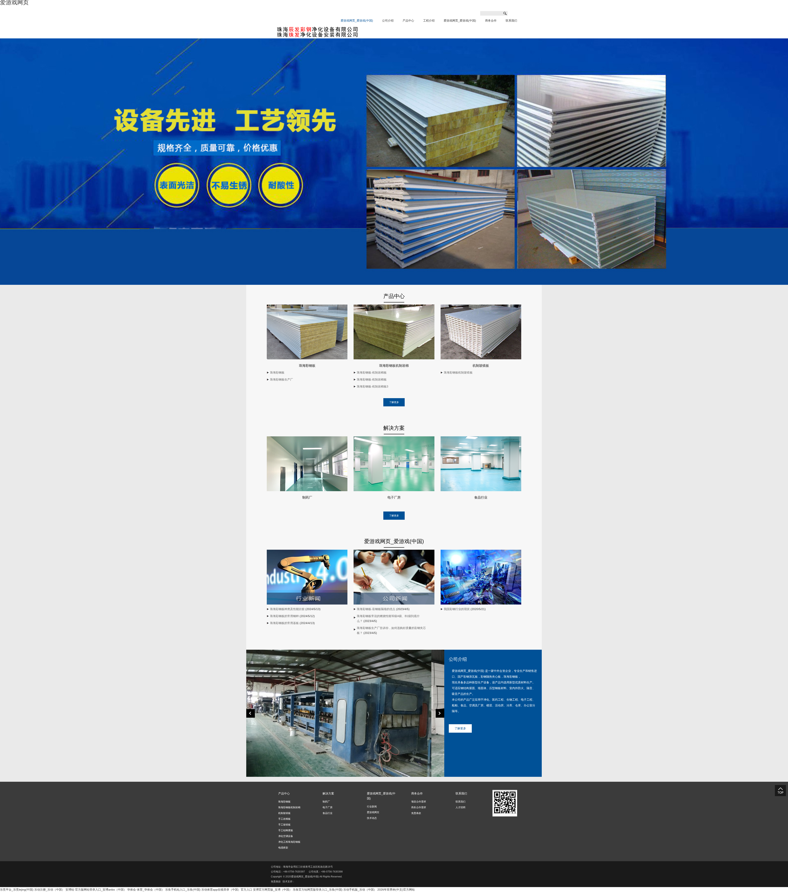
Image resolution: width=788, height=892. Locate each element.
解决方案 (328, 793)
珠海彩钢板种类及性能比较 (287, 609)
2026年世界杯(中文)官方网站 (396, 889)
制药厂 (307, 497)
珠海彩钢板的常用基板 (284, 623)
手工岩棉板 (284, 818)
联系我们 (511, 20)
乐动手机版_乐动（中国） (360, 889)
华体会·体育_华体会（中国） (145, 889)
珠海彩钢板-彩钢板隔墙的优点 (376, 609)
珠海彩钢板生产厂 (281, 379)
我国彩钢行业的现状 (457, 609)
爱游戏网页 (373, 812)
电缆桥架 (283, 847)
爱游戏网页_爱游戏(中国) (357, 20)
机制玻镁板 (481, 365)
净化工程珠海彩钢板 (289, 841)
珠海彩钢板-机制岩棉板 (372, 372)
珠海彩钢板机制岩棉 (394, 365)
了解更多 (394, 402)
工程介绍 (429, 20)
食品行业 (480, 497)
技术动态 (372, 818)
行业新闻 (372, 806)
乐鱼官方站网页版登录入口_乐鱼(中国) (317, 889)
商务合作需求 (418, 807)
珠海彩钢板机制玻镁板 (458, 372)
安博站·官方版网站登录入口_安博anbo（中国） (95, 889)
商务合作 (491, 20)
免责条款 (416, 813)
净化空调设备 (285, 836)
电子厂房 (394, 497)
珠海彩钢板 (307, 365)
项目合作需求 (418, 801)
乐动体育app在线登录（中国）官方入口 (226, 889)
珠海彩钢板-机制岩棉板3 (372, 386)
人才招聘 (460, 807)
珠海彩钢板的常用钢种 (284, 616)
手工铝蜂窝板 (285, 830)
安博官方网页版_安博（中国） (272, 889)
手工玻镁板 (284, 824)
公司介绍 (388, 20)
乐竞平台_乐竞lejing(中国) (16, 889)
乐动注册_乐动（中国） (49, 889)
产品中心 (408, 20)
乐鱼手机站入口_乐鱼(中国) (182, 889)
